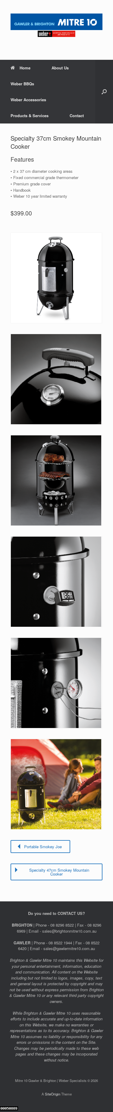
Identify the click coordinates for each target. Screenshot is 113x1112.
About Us (60, 68)
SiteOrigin (52, 1094)
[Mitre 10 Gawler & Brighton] (56, 25)
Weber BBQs (22, 84)
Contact (77, 115)
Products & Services (30, 115)
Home (25, 68)
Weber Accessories (28, 99)
